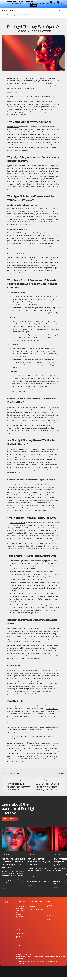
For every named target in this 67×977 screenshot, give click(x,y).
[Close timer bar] (65, 4)
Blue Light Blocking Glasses (49, 913)
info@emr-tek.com (19, 919)
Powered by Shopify (38, 974)
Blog (17, 943)
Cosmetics (50, 922)
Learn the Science (18, 937)
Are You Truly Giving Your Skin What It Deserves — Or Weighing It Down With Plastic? (13, 863)
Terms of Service (33, 904)
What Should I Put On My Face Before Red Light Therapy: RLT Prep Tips (48, 786)
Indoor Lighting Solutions (51, 918)
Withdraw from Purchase (36, 909)
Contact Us (19, 945)
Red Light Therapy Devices (51, 905)
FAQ (17, 940)
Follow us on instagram (35, 901)
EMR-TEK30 (33, 5)
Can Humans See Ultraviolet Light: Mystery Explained (39, 861)
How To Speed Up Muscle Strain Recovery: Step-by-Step (18, 786)
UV (47, 909)
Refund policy (33, 906)
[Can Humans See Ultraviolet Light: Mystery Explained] (39, 839)
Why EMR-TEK (20, 933)
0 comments (62, 773)
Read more (4, 888)
